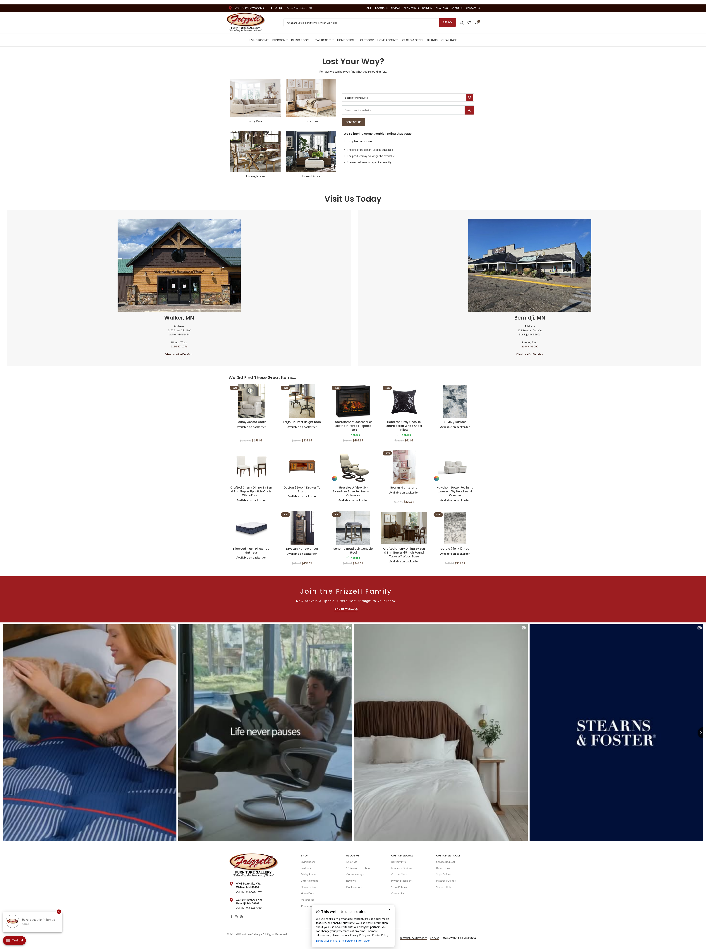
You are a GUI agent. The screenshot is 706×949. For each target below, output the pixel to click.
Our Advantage (355, 874)
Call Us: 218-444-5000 (249, 908)
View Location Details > (179, 354)
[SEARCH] (469, 97)
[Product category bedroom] (311, 102)
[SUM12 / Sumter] (455, 401)
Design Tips (443, 868)
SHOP (304, 855)
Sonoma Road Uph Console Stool (353, 550)
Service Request (445, 861)
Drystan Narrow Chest (302, 549)
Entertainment (309, 880)
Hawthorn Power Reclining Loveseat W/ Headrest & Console (455, 491)
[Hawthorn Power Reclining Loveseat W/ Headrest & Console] (455, 467)
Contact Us (397, 893)
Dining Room (308, 874)
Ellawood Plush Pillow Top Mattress (251, 550)
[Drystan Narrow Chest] (302, 528)
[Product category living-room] (255, 102)
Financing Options (401, 868)
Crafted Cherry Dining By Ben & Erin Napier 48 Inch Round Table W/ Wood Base (404, 552)
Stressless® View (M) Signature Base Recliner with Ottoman (353, 491)
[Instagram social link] (276, 8)
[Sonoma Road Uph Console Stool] (353, 528)
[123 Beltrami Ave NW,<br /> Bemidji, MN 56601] (231, 900)
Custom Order (399, 874)
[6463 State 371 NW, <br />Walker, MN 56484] (231, 884)
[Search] (469, 110)
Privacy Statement (402, 880)
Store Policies (399, 887)
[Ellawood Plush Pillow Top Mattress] (251, 528)
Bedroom (306, 868)
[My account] (461, 22)
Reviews (351, 880)
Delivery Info (398, 861)
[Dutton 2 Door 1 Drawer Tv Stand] (302, 467)
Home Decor (308, 893)
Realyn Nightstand (404, 487)
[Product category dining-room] (255, 155)
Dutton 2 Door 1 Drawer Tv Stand (302, 489)
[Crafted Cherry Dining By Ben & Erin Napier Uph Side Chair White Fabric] (251, 467)
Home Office (308, 887)
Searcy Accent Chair (251, 422)
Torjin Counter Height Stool (302, 422)
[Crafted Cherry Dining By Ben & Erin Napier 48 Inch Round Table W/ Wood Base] (404, 528)
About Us (352, 855)
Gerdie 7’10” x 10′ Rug (454, 549)
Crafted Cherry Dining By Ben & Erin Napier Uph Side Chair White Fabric (251, 491)
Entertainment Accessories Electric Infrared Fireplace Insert (353, 426)
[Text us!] (14, 941)
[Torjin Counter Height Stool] (302, 401)
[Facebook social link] (271, 8)
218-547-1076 (179, 346)
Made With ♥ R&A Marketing (459, 938)
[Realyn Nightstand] (404, 467)
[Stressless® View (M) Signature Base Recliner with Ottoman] (353, 467)
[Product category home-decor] (311, 155)
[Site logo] (246, 22)
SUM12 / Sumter (455, 422)
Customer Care (402, 855)
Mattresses (308, 899)
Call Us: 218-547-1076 (249, 892)
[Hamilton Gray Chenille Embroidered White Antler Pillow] (404, 401)
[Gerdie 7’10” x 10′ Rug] (455, 528)
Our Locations (354, 887)
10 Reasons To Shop (358, 868)
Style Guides (443, 874)
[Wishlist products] (469, 22)
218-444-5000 (529, 346)
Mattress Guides (446, 880)
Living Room (308, 861)
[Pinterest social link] (280, 8)
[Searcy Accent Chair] (251, 401)
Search (448, 22)
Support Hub (443, 887)
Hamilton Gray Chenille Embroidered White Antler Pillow (404, 426)
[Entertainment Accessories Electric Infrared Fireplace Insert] (353, 401)
